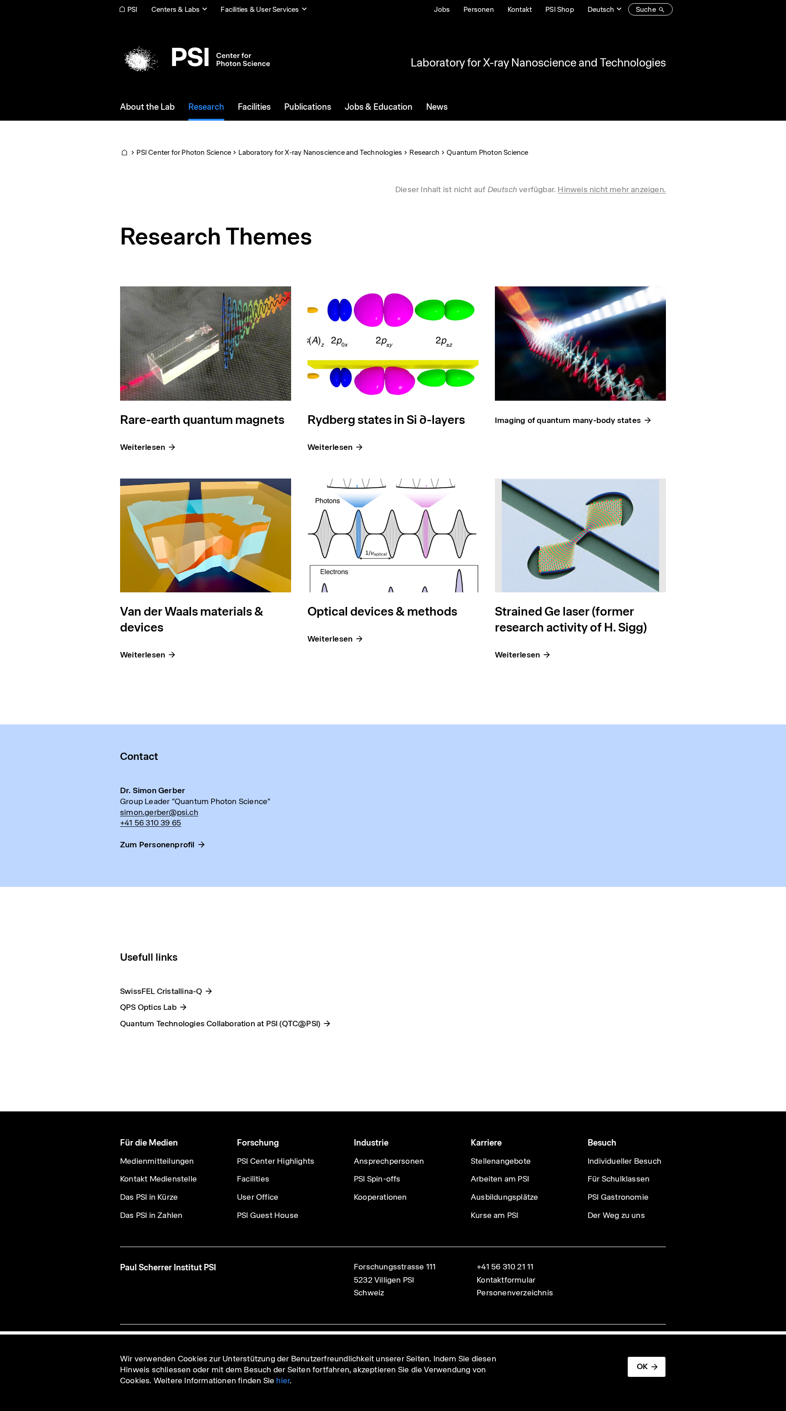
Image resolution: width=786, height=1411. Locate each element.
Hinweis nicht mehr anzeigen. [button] (612, 189)
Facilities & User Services (260, 9)
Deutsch (601, 9)
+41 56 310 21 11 (505, 1266)
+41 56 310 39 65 (150, 822)
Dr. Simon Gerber (152, 790)
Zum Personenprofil (157, 844)
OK (642, 1366)
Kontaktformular (506, 1279)
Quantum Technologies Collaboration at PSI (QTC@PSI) (220, 1023)
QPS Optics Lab (148, 1007)
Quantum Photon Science (487, 152)
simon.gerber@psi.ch (159, 812)
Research (424, 152)
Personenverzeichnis (515, 1292)
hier (283, 1380)
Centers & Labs (175, 9)
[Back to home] (195, 57)
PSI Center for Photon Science (183, 152)
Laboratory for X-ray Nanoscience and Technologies (538, 62)
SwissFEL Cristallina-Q (161, 991)
